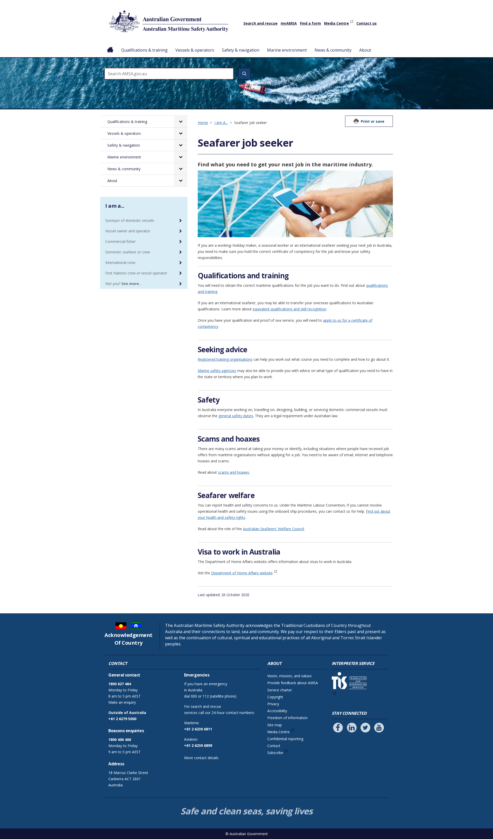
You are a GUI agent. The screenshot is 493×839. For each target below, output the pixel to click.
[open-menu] (180, 121)
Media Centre (336, 23)
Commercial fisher (120, 241)
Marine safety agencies (217, 370)
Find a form (310, 23)
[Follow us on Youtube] (379, 727)
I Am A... (221, 122)
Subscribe (275, 752)
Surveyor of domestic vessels (129, 220)
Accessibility (277, 710)
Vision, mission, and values (289, 675)
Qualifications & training (144, 50)
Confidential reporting (285, 738)
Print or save (372, 121)
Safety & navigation (240, 50)
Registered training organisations (225, 359)
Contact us (366, 23)
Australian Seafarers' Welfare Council (273, 528)
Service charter (279, 690)
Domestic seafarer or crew (127, 252)
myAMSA (289, 23)
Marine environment (287, 50)
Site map (274, 724)
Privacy (273, 703)
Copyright (275, 696)
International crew (120, 262)
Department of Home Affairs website (242, 572)
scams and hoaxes (233, 472)
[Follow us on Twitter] (365, 727)
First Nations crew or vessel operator (136, 273)
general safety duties (236, 415)
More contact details (201, 757)
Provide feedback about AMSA (292, 682)
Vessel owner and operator (127, 230)
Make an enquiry (122, 702)
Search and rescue (260, 23)
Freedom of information (287, 717)
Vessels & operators (194, 50)
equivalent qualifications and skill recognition (289, 309)
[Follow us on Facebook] (338, 727)
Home (110, 46)
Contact (273, 745)
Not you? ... (123, 283)
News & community (333, 50)
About (365, 50)
